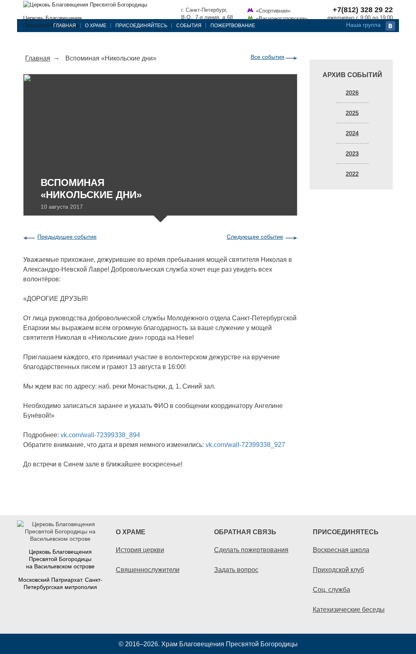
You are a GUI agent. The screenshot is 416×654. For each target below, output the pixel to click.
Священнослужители (148, 569)
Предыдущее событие (67, 236)
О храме (95, 25)
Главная (64, 25)
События (189, 25)
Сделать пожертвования (251, 549)
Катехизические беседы (349, 609)
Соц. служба (331, 589)
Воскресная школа (341, 549)
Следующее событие (255, 236)
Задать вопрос (236, 569)
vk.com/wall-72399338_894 (100, 434)
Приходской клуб (338, 569)
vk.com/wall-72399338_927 (245, 444)
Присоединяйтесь (141, 25)
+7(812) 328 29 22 (363, 9)
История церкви (140, 549)
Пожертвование (232, 25)
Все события (267, 57)
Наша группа (363, 25)
